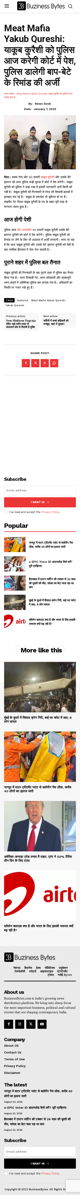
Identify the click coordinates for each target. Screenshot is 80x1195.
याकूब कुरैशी (48, 177)
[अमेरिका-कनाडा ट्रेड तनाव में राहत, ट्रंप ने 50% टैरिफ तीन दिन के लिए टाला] (40, 826)
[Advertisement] (40, 423)
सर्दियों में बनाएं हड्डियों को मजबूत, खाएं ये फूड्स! (56, 322)
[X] (35, 363)
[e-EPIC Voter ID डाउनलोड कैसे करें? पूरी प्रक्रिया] (15, 563)
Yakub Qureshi (15, 305)
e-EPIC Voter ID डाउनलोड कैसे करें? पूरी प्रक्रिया (35, 1108)
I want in (38, 502)
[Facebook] (26, 363)
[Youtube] (42, 1024)
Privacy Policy (50, 512)
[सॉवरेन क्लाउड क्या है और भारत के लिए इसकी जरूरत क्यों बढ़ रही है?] (15, 621)
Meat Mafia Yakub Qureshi (48, 300)
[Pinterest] (45, 363)
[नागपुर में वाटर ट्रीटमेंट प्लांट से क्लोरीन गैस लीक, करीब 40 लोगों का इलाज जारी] (15, 544)
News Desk (43, 103)
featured (22, 300)
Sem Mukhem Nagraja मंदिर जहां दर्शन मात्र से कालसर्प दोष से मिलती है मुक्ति (21, 324)
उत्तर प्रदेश (9, 93)
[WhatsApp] (54, 363)
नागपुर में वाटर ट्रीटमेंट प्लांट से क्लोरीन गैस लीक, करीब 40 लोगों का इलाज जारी (51, 545)
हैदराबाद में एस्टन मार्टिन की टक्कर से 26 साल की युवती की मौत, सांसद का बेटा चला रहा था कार (52, 583)
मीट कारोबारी (24, 230)
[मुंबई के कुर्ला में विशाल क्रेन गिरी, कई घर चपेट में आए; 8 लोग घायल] (15, 602)
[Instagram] (19, 1024)
